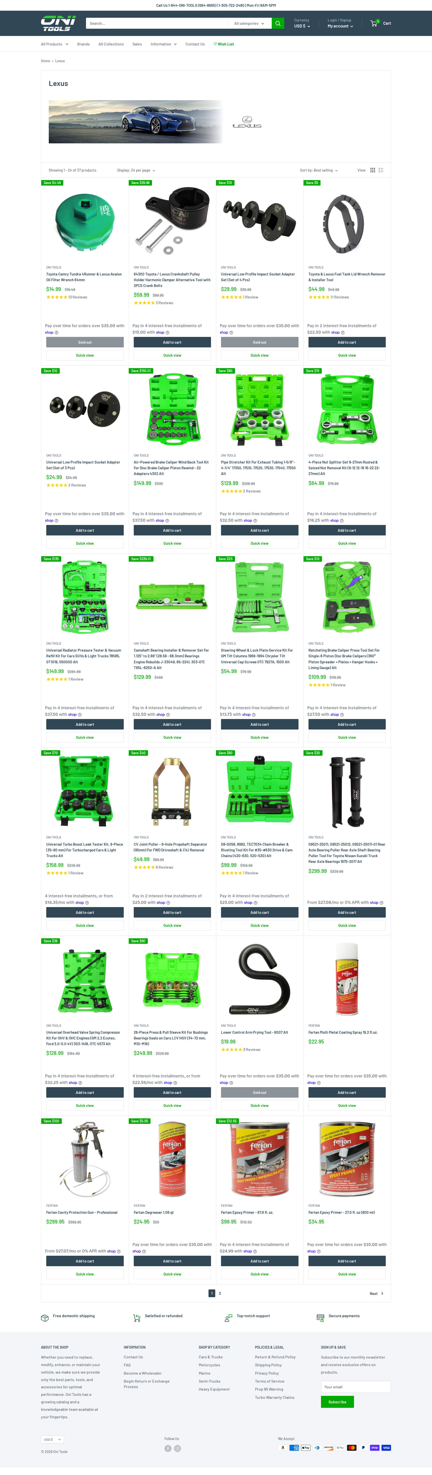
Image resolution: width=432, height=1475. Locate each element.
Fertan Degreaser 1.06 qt (154, 1212)
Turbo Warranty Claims (274, 1397)
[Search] (278, 23)
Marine (204, 1373)
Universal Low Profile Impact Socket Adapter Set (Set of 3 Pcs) (83, 465)
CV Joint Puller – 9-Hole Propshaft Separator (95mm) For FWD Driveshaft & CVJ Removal (170, 847)
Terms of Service (269, 1381)
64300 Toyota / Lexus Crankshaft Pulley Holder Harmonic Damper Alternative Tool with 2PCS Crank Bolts (172, 280)
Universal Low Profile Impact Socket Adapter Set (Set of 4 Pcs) (258, 277)
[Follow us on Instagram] (177, 1448)
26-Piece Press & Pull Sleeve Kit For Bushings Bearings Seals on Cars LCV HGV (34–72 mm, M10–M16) (171, 1038)
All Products (52, 43)
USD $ (48, 1439)
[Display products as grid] (372, 170)
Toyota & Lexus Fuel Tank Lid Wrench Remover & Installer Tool (347, 277)
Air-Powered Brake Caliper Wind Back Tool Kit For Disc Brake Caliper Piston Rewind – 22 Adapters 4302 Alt (171, 468)
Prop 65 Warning (269, 1389)
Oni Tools (53, 267)
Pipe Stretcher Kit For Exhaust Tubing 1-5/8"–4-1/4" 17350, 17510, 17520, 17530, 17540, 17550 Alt (258, 468)
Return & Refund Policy (275, 1356)
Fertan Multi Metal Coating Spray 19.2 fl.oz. (343, 1032)
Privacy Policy (267, 1373)
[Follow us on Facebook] (168, 1448)
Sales (137, 43)
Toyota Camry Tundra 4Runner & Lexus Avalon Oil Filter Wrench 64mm (84, 277)
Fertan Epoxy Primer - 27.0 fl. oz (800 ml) (341, 1212)
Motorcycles (209, 1364)
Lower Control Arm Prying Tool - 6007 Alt (254, 1032)
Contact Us (195, 43)
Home (45, 61)
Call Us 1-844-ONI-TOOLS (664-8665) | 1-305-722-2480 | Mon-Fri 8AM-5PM (216, 5)
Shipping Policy (268, 1364)
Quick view (85, 355)
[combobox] (157, 23)
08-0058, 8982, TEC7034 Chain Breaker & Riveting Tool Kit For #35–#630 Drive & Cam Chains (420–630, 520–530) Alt (256, 850)
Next (374, 1293)
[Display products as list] (381, 170)
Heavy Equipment (214, 1389)
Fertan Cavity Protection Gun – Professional (82, 1212)
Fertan (314, 1025)
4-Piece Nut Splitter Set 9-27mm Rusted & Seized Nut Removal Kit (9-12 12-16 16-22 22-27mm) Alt (344, 468)
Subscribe (337, 1401)
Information (161, 43)
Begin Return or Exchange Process (147, 1384)
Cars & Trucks (211, 1356)
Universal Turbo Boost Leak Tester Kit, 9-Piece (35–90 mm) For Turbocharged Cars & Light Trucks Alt (84, 850)
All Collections (111, 43)
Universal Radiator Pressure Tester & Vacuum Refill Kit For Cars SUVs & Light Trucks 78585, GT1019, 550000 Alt (83, 656)
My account (338, 25)
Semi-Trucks (209, 1381)
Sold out (85, 342)
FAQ (127, 1364)
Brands (83, 43)
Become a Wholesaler (143, 1373)
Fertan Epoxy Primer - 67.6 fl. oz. (247, 1212)
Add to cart (172, 342)
